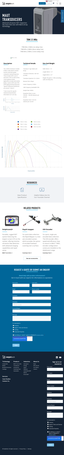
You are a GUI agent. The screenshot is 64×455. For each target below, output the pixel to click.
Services (5, 376)
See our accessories (32, 258)
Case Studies (6, 379)
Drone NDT (26, 374)
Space (25, 367)
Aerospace (26, 364)
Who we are (36, 365)
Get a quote (42, 3)
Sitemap (29, 449)
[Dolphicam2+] (11, 220)
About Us (36, 361)
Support (49, 3)
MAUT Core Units (6, 253)
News (34, 364)
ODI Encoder (48, 229)
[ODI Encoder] (52, 220)
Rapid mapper (28, 229)
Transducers (16, 365)
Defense (26, 369)
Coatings (4, 369)
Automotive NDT (27, 371)
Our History (36, 367)
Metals (3, 365)
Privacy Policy (23, 449)
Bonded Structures (6, 367)
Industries (27, 361)
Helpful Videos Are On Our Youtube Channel (42, 196)
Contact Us (5, 381)
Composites (5, 364)
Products (16, 361)
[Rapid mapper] (31, 220)
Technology (6, 361)
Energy (25, 365)
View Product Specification (22, 196)
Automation (16, 371)
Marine (25, 372)
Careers (35, 369)
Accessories (16, 367)
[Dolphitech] (8, 3)
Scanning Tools (26, 253)
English (50, 1)
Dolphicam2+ (7, 229)
